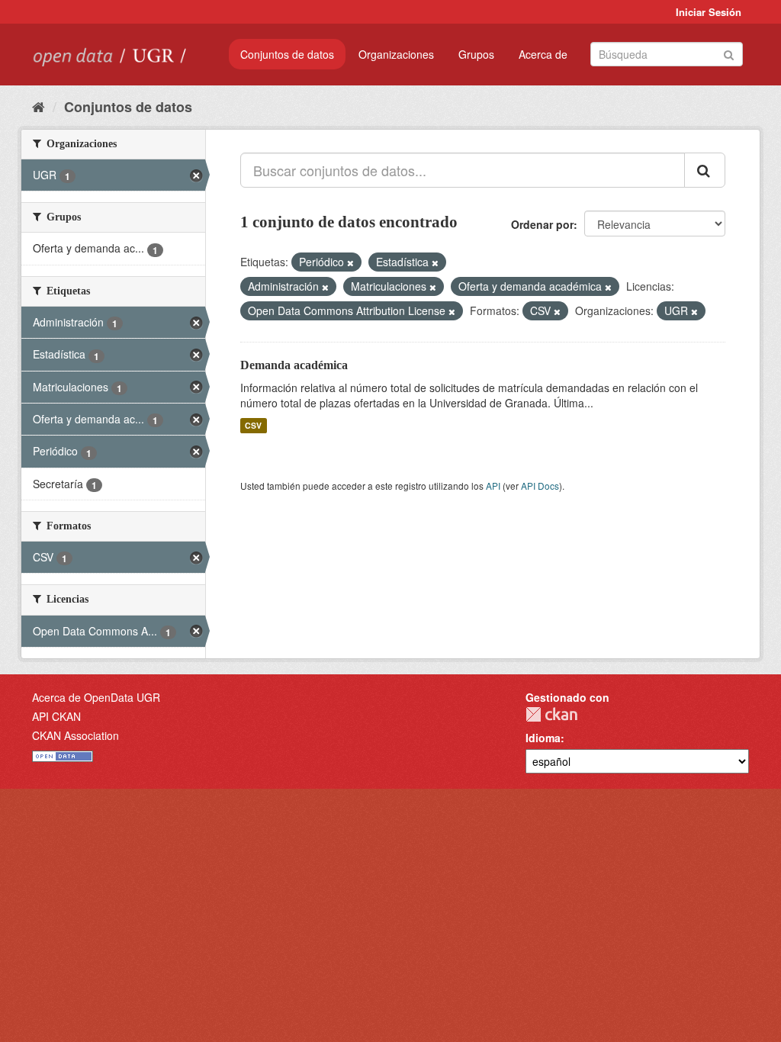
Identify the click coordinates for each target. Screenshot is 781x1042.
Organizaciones (396, 54)
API (493, 485)
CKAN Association (75, 735)
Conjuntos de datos (287, 54)
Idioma (543, 737)
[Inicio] (38, 106)
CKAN (551, 714)
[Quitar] (350, 262)
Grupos (476, 54)
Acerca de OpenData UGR (96, 697)
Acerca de (543, 54)
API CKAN (56, 716)
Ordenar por (542, 224)
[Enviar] (728, 53)
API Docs (540, 485)
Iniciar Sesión (708, 12)
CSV (253, 425)
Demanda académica (294, 365)
